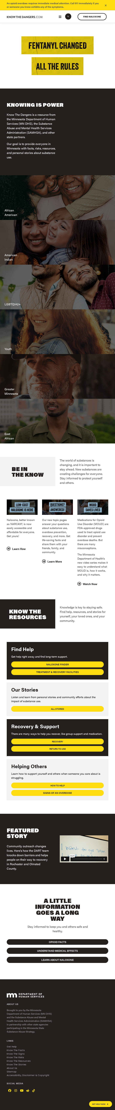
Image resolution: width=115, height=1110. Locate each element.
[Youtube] (22, 1091)
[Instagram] (16, 1091)
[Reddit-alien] (28, 1091)
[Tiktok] (34, 1091)
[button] (68, 16)
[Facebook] (10, 1091)
